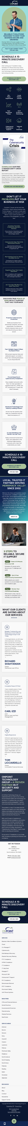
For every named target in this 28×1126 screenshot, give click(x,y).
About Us (14, 516)
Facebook (10, 1115)
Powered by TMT (10, 1106)
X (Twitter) (14, 1115)
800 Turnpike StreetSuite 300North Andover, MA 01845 (14, 1110)
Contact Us (4, 1123)
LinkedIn (17, 1115)
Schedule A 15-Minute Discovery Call (14, 78)
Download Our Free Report (14, 186)
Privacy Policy (18, 1106)
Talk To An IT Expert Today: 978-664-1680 (14, 49)
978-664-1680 (14, 472)
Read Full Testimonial (5, 657)
